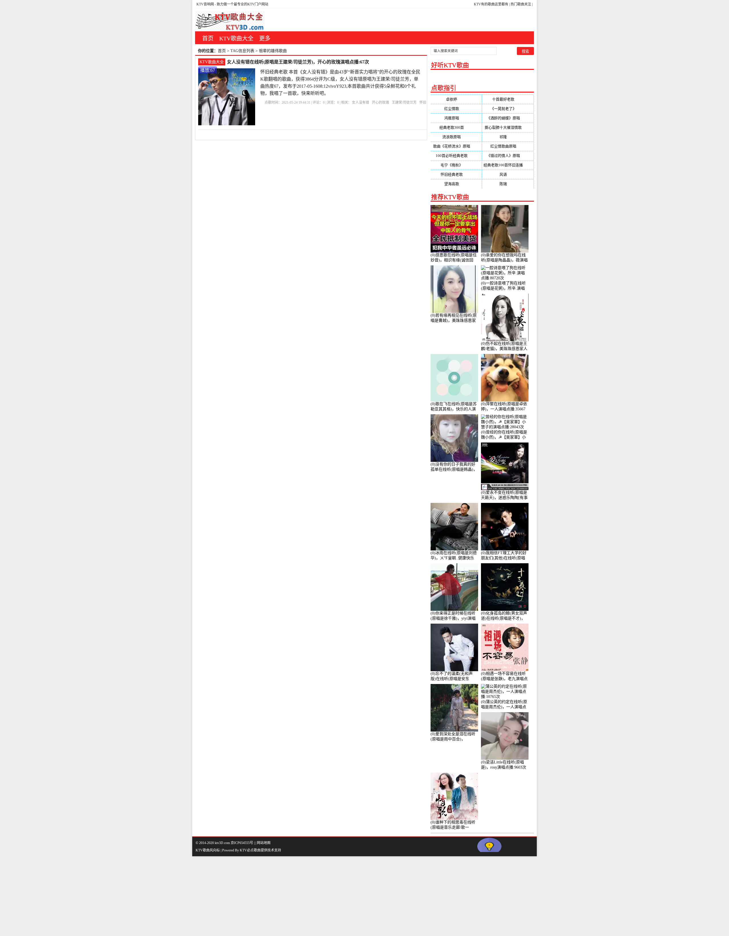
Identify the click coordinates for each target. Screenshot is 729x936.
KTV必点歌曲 (250, 850)
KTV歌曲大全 (236, 38)
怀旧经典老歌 (456, 174)
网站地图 (264, 843)
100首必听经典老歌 (456, 155)
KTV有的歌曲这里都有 (491, 4)
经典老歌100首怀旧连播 (508, 165)
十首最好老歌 (507, 99)
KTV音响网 (205, 4)
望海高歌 (456, 184)
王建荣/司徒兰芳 (404, 103)
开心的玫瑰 (380, 103)
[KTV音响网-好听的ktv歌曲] (230, 21)
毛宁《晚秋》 (456, 165)
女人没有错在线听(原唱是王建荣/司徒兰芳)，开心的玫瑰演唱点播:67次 (298, 62)
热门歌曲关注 (521, 4)
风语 (507, 174)
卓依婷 (456, 99)
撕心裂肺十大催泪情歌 (508, 127)
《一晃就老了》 (507, 108)
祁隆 (507, 137)
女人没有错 (360, 103)
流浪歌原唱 (456, 137)
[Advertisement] (171, 896)
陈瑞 (507, 184)
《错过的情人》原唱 (508, 155)
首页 (208, 38)
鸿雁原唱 (456, 118)
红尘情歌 (456, 108)
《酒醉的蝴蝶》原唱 (508, 118)
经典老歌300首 (456, 127)
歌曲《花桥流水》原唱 (456, 146)
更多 (265, 38)
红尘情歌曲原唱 (507, 146)
